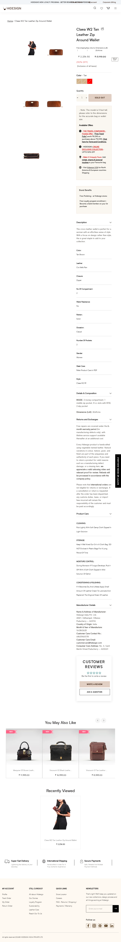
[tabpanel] (24, 753)
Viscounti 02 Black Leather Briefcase (64, 770)
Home (10, 21)
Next (104, 721)
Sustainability (34, 906)
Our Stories (33, 898)
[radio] (79, 81)
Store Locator (61, 894)
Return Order (7, 906)
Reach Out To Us (35, 914)
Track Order (6, 898)
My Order (5, 902)
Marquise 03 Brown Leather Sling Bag (28, 770)
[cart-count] (108, 8)
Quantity (80, 91)
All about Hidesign (36, 894)
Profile (4, 894)
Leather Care (34, 910)
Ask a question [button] (94, 692)
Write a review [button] (95, 684)
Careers (59, 898)
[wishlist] (101, 8)
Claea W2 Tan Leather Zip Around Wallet (33, 21)
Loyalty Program (35, 902)
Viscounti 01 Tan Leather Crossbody (100, 770)
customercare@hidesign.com (89, 643)
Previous (98, 721)
